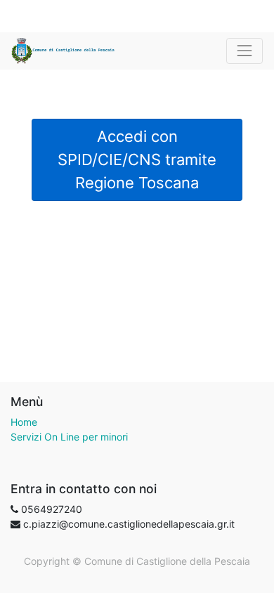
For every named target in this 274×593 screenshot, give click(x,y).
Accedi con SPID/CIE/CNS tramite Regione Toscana (137, 159)
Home (24, 422)
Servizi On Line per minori (69, 437)
